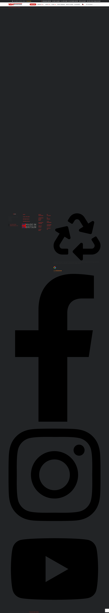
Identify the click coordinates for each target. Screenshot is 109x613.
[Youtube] (54, 609)
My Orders (48, 218)
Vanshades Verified (40, 223)
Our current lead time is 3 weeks (14, 7)
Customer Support (49, 225)
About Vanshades (40, 215)
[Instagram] (54, 527)
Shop (24, 214)
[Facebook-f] (54, 421)
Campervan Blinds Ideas (40, 219)
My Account (49, 215)
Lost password (49, 222)
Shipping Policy (26, 221)
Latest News (39, 230)
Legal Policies (26, 216)
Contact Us (49, 229)
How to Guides (40, 226)
